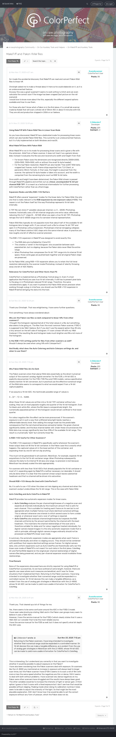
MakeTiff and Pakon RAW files (24, 54)
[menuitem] (19, 3)
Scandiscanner (95, 71)
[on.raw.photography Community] (58, 20)
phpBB (13, 734)
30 (98, 77)
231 (98, 128)
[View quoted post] (35, 638)
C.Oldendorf (95, 122)
